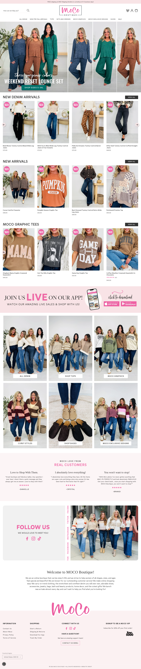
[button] (137, 11)
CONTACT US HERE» (70, 643)
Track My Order (36, 638)
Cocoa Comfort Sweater (11, 210)
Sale (120, 19)
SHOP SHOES (70, 443)
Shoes (113, 19)
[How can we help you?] (28, 10)
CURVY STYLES (25, 443)
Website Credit (87, 666)
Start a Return (35, 628)
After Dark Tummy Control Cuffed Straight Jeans (121, 147)
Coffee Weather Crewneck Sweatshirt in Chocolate (120, 274)
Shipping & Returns (37, 632)
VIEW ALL (131, 97)
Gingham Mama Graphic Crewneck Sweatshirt (15, 274)
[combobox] (16, 11)
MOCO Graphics (79, 19)
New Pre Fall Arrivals (38, 19)
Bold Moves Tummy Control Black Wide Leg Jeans (18, 147)
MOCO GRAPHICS (116, 376)
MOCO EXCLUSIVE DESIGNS (98, 19)
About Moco (7, 632)
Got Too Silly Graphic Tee (46, 273)
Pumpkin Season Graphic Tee (47, 210)
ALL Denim (23, 19)
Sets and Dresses (63, 19)
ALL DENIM (25, 376)
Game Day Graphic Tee (80, 273)
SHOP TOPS (70, 376)
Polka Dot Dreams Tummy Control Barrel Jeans (86, 147)
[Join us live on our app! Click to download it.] (70, 299)
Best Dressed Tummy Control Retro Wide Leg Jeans (87, 211)
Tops (52, 19)
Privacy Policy (8, 635)
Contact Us (7, 628)
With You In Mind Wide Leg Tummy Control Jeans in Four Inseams (52, 147)
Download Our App (37, 635)
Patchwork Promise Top (114, 210)
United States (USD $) (11, 657)
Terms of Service (9, 638)
